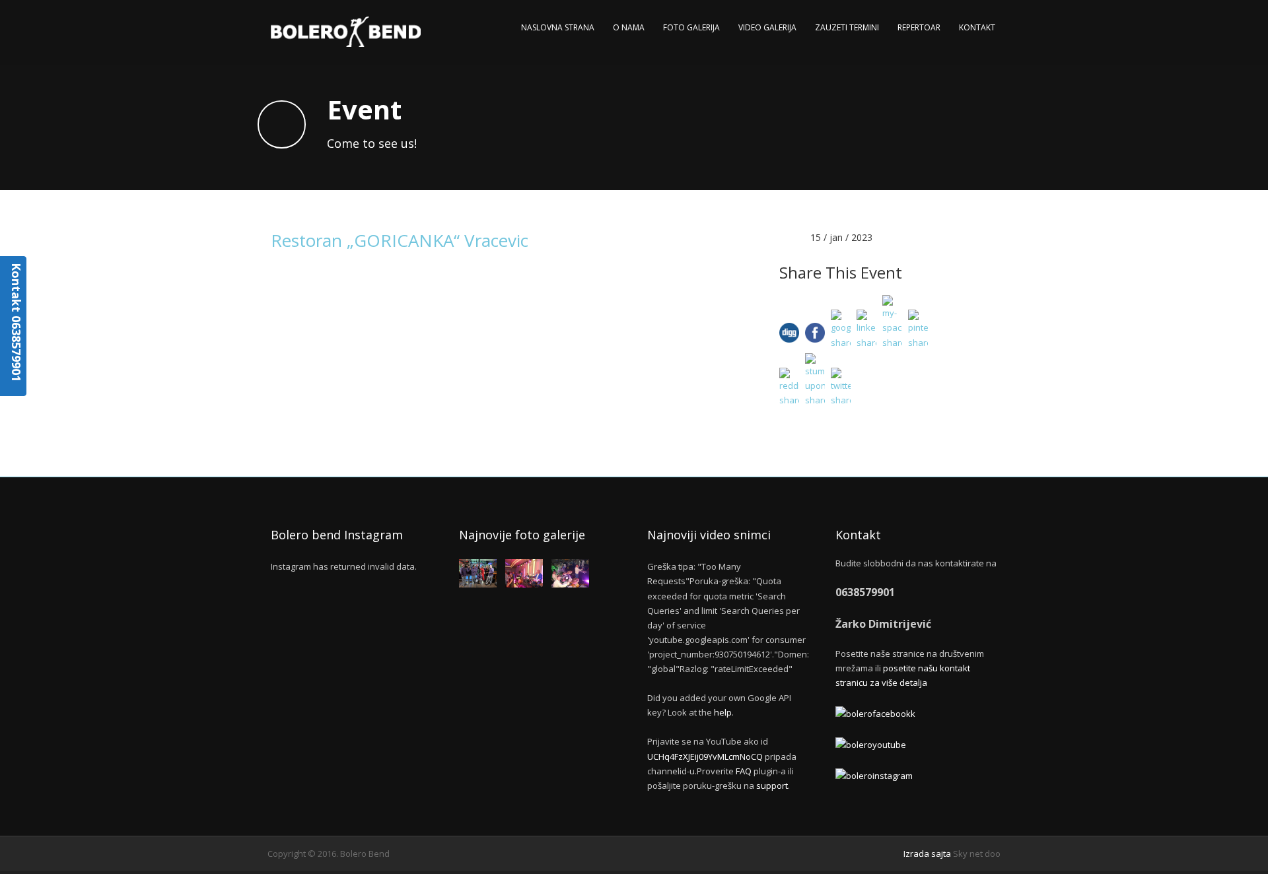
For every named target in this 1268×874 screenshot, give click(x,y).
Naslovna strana (557, 27)
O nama (629, 27)
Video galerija (767, 27)
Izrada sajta (927, 853)
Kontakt (977, 27)
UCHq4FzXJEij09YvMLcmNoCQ (705, 756)
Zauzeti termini (847, 27)
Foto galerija (691, 27)
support (772, 785)
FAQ (744, 771)
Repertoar (919, 27)
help (723, 712)
